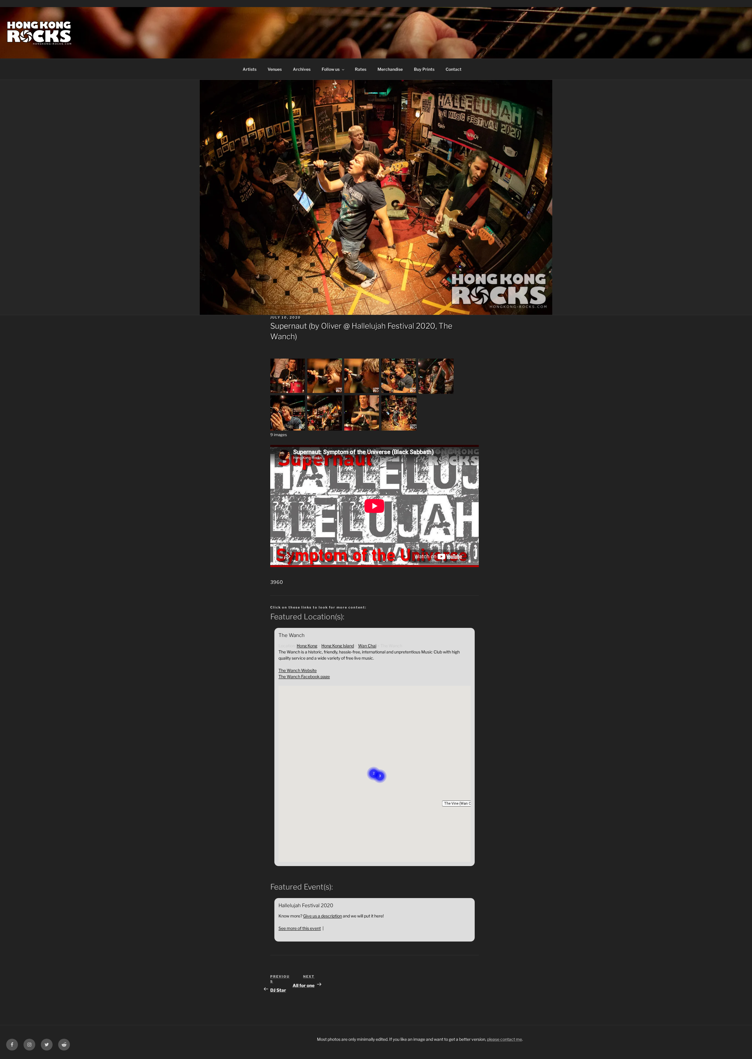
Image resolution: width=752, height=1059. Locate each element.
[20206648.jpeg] (325, 429)
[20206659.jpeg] (362, 429)
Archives (301, 69)
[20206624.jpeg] (399, 392)
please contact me (504, 1039)
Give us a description (322, 915)
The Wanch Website (297, 670)
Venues (275, 69)
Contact (453, 69)
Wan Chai (367, 645)
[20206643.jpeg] (288, 429)
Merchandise (390, 69)
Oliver (331, 325)
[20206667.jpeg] (399, 429)
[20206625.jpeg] (436, 392)
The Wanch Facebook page (304, 676)
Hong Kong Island (337, 645)
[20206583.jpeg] (325, 392)
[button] (460, 803)
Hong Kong (307, 645)
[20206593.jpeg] (362, 392)
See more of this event (299, 928)
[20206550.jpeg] (288, 392)
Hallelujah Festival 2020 (393, 325)
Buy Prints (424, 69)
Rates (360, 69)
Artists (249, 69)
